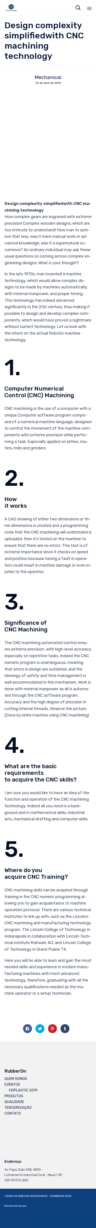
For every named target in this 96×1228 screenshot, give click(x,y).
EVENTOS (12, 1084)
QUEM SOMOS (15, 1079)
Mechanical (48, 77)
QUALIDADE (14, 1102)
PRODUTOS (13, 1096)
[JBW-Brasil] (80, 1222)
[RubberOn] (11, 7)
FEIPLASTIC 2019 (23, 1090)
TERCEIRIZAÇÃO (17, 1107)
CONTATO (12, 1113)
